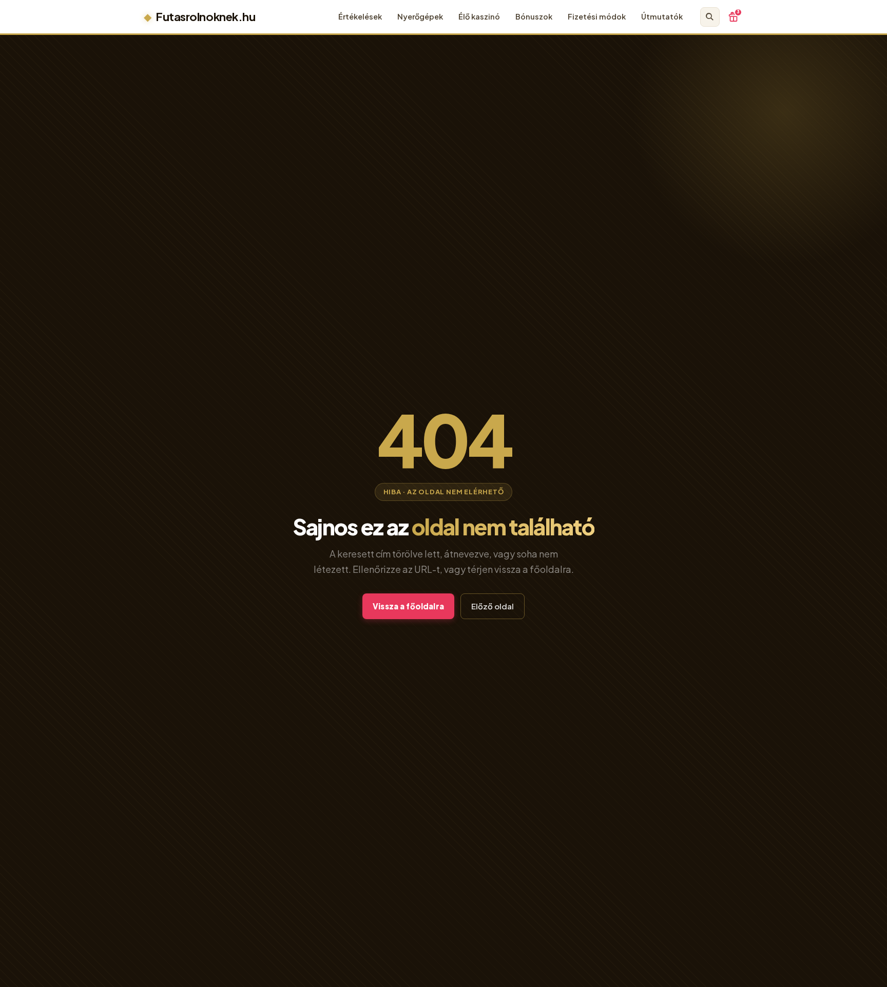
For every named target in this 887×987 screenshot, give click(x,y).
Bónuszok (533, 16)
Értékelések (360, 16)
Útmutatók (662, 16)
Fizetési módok (597, 16)
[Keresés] (710, 17)
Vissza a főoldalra (408, 606)
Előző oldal (492, 606)
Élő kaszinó (479, 16)
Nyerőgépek (420, 16)
